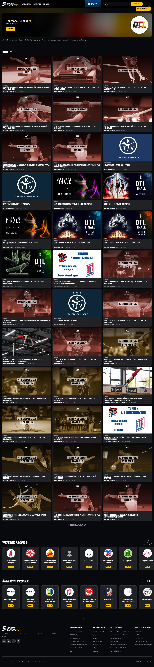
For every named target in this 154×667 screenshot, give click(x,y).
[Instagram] (4, 641)
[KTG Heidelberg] (147, 592)
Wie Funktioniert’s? (76, 632)
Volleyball (95, 648)
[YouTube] (9, 641)
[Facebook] (18, 641)
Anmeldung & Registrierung (143, 644)
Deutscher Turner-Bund (10, 600)
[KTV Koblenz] (89, 553)
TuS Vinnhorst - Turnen (108, 562)
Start (3, 11)
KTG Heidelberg (147, 599)
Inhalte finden (114, 641)
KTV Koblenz (88, 561)
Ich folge (137, 635)
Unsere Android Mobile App (78, 644)
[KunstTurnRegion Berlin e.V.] (69, 553)
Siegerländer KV (147, 561)
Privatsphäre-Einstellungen (18, 662)
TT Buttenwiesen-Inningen (10, 562)
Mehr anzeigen (78, 524)
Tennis (95, 635)
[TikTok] (14, 641)
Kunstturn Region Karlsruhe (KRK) (50, 562)
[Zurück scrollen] (144, 542)
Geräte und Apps (115, 638)
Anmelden (137, 4)
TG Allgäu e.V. (128, 561)
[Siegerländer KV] (147, 553)
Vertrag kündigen (115, 651)
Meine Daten (139, 638)
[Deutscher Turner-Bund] (11, 592)
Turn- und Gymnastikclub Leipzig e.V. (50, 600)
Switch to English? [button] (142, 8)
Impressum (46, 662)
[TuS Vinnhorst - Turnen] (108, 553)
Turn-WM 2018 (108, 599)
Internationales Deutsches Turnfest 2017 (128, 600)
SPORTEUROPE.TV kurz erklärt (119, 632)
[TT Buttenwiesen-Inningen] (11, 553)
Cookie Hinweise (32, 662)
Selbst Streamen (75, 638)
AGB (40, 662)
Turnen (9, 11)
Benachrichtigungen (141, 641)
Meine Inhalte (139, 632)
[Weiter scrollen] (149, 542)
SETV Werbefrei (75, 635)
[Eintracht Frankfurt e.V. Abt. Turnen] (30, 553)
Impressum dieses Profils (76, 619)
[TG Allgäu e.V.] (128, 553)
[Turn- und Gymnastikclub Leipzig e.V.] (50, 592)
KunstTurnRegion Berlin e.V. (69, 562)
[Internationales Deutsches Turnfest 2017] (128, 592)
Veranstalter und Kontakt (118, 648)
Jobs (71, 651)
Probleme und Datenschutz (118, 644)
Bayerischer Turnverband (30, 600)
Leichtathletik (97, 644)
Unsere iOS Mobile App (77, 641)
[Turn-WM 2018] (108, 592)
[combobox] (117, 4)
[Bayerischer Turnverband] (30, 592)
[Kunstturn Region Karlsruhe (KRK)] (50, 553)
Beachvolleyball (97, 641)
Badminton (96, 651)
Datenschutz (5, 662)
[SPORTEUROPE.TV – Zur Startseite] (10, 4)
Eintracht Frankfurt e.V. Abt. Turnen (30, 562)
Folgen (10, 29)
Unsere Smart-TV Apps (77, 648)
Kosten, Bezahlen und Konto (119, 635)
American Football (98, 632)
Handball (95, 638)
